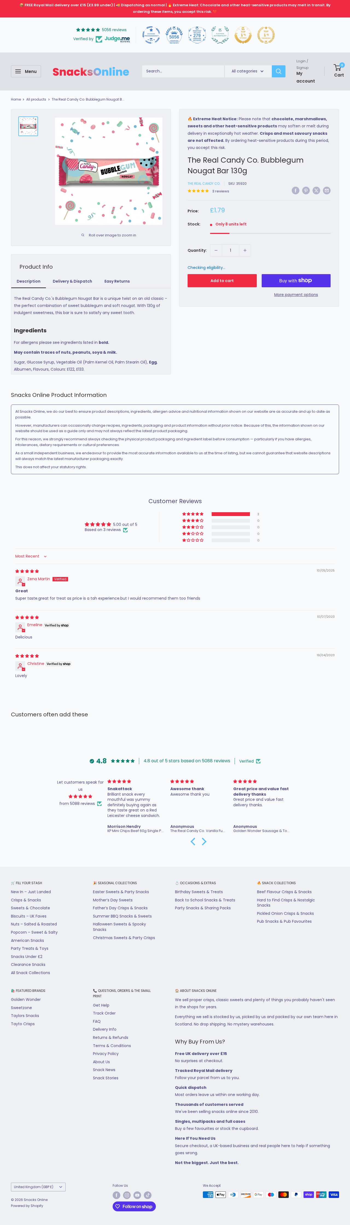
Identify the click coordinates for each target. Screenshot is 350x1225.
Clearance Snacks (28, 964)
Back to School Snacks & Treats (205, 900)
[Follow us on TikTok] (147, 1195)
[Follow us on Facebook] (116, 1195)
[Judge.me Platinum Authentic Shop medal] (220, 35)
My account (305, 77)
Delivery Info (104, 1029)
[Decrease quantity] (216, 250)
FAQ (97, 1021)
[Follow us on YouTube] (137, 1195)
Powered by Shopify (27, 1205)
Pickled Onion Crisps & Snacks (285, 913)
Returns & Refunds (110, 1037)
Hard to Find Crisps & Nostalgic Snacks (286, 902)
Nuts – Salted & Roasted (34, 924)
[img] (27, 571)
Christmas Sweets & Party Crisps (124, 937)
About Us (101, 1062)
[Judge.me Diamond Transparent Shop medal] (151, 35)
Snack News (104, 1069)
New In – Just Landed (31, 892)
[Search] (278, 71)
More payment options (296, 294)
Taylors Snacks (25, 1015)
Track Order (104, 1013)
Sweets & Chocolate (30, 908)
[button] (193, 514)
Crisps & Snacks (26, 900)
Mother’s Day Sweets (113, 900)
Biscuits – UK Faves (28, 916)
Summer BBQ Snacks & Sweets (122, 916)
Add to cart (222, 280)
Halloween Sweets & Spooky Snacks (119, 926)
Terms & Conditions (112, 1045)
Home (16, 99)
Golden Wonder (26, 999)
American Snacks (27, 940)
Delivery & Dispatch (72, 281)
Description (28, 281)
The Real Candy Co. (204, 183)
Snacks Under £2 (26, 956)
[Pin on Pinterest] (306, 190)
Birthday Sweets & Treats (199, 892)
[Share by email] (327, 190)
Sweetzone (21, 1007)
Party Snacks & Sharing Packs (203, 908)
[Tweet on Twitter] (316, 190)
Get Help (101, 1005)
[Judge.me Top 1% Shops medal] (243, 35)
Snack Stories (105, 1078)
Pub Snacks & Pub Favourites (284, 921)
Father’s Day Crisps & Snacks (120, 908)
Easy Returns (117, 281)
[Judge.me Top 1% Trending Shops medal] (266, 35)
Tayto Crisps (23, 1024)
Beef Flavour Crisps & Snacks (284, 892)
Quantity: (197, 250)
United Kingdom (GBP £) (33, 1187)
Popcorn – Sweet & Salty (34, 932)
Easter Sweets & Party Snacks (121, 892)
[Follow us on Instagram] (127, 1195)
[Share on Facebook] (295, 190)
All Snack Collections (30, 972)
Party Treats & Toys (29, 948)
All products (36, 99)
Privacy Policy (106, 1053)
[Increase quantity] (245, 250)
